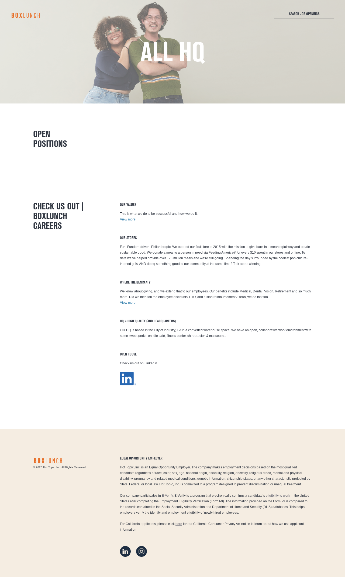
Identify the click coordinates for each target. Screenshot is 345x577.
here (178, 524)
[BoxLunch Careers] (25, 15)
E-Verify (167, 495)
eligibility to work (278, 495)
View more (128, 219)
